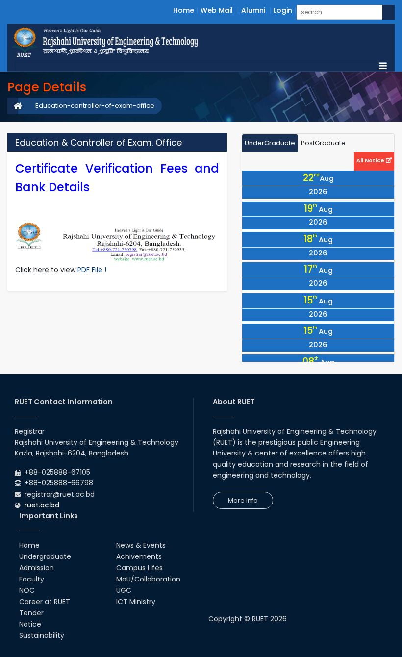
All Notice (371, 160)
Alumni (253, 10)
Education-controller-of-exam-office (94, 105)
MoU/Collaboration (148, 579)
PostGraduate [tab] (323, 143)
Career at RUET (44, 601)
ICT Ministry (135, 601)
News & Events (141, 545)
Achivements (139, 556)
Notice (30, 624)
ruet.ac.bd (42, 505)
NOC (27, 590)
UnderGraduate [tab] (270, 143)
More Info (243, 500)
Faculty (31, 579)
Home (183, 10)
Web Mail (217, 10)
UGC (123, 590)
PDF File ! (91, 270)
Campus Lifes (139, 568)
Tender (31, 613)
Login (283, 10)
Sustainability (41, 635)
